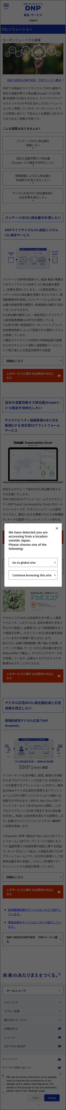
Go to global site (24, 562)
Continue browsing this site (31, 575)
